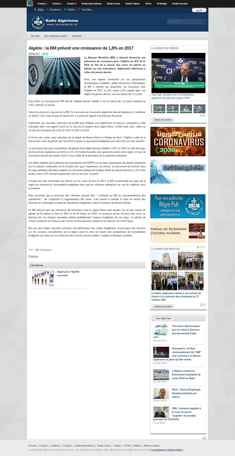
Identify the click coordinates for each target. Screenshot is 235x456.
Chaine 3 (71, 3)
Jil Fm (148, 3)
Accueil (31, 3)
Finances (33, 256)
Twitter (70, 9)
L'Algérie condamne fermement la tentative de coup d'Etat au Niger (186, 375)
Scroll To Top (204, 437)
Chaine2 (55, 445)
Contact (76, 35)
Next (204, 115)
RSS (40, 9)
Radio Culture (132, 3)
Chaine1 (43, 445)
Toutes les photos (163, 306)
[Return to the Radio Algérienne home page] (54, 16)
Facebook (55, 9)
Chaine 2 (57, 3)
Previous (201, 115)
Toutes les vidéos (162, 119)
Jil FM (127, 445)
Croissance (46, 250)
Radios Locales (151, 445)
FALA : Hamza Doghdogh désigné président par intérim (186, 393)
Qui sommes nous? (55, 35)
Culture (117, 445)
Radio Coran (113, 3)
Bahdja (136, 445)
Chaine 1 (42, 3)
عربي (199, 9)
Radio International (91, 3)
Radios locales (180, 3)
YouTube (86, 9)
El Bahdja (162, 3)
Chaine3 (67, 445)
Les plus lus (163, 318)
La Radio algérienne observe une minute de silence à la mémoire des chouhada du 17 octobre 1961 (176, 296)
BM (37, 250)
